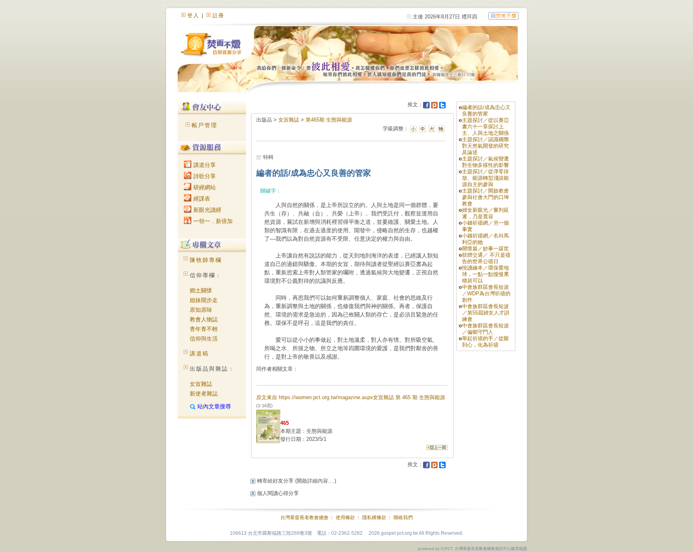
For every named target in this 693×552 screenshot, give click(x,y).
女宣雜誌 (201, 384)
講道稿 (199, 353)
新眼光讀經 (206, 210)
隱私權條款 (374, 517)
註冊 (219, 15)
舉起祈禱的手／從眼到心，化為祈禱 (485, 341)
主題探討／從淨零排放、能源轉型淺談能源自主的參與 (485, 177)
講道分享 (204, 165)
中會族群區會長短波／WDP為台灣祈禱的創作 (486, 293)
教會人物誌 (204, 319)
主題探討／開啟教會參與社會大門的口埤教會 (485, 197)
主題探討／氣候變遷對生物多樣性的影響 (485, 162)
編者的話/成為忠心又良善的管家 (486, 110)
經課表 (201, 198)
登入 (193, 15)
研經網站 (204, 187)
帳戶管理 (204, 125)
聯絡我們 (403, 517)
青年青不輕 (204, 329)
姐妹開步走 (204, 300)
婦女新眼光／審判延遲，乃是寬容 (485, 213)
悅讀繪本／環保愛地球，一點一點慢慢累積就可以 (485, 274)
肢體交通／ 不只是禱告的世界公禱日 (486, 258)
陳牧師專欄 (206, 260)
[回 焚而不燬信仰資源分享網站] (503, 15)
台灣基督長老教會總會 (304, 517)
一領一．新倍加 (212, 221)
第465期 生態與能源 (329, 120)
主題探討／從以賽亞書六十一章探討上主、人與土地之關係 (485, 126)
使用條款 (345, 517)
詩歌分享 (204, 176)
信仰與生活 (204, 338)
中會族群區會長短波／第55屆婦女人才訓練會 (485, 312)
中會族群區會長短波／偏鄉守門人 (485, 329)
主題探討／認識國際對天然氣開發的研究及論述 (485, 145)
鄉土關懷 (201, 290)
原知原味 (201, 309)
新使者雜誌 (204, 393)
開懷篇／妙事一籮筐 (485, 249)
